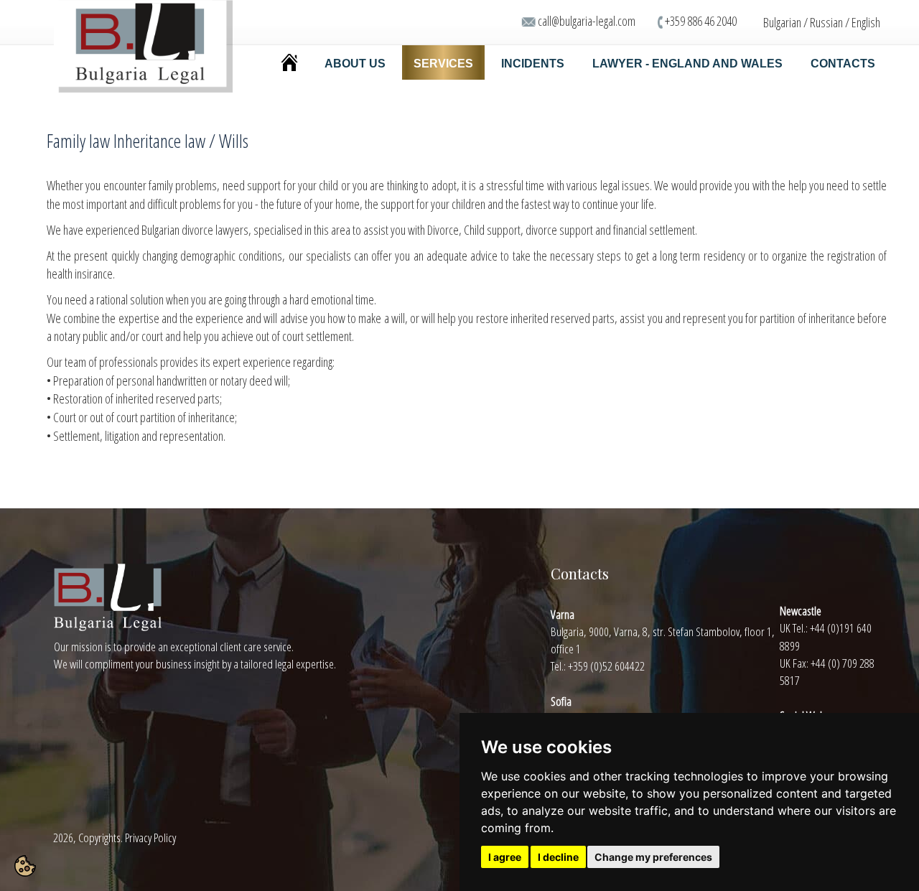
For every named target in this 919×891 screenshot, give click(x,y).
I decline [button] (558, 857)
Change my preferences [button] (653, 857)
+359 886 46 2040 (701, 20)
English (866, 22)
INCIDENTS (532, 63)
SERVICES (443, 63)
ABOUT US (355, 63)
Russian (826, 22)
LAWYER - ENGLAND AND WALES (687, 63)
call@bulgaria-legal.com (586, 20)
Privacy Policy (150, 837)
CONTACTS (843, 63)
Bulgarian (782, 22)
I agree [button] (504, 857)
